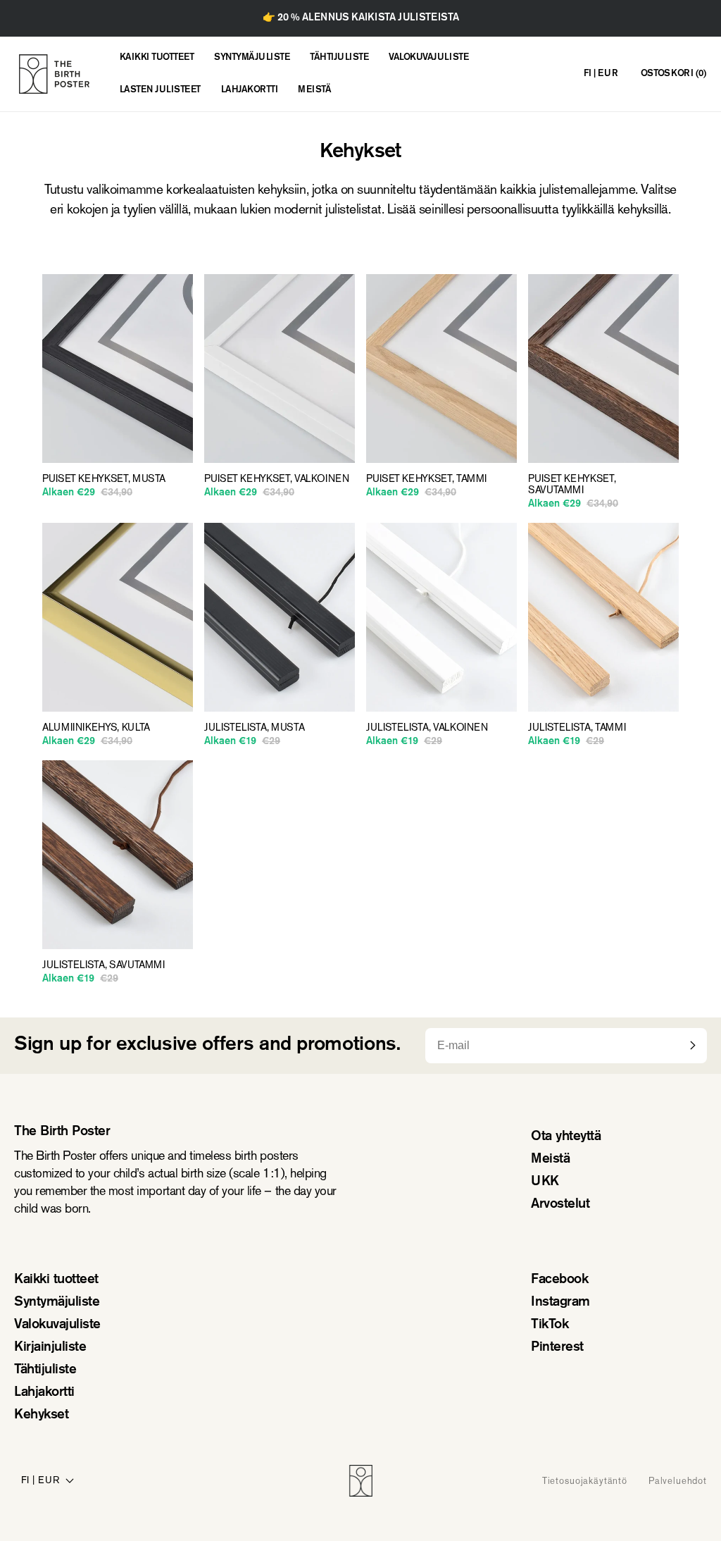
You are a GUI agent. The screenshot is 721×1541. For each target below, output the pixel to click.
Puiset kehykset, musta (103, 479)
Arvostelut (560, 1204)
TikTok (549, 1325)
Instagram (560, 1302)
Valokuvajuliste (57, 1325)
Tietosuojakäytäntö (584, 1481)
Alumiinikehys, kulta (96, 728)
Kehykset (41, 1415)
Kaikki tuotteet (56, 1280)
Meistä (550, 1159)
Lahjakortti (44, 1392)
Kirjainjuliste (50, 1347)
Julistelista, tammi (576, 728)
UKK (545, 1182)
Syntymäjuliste (56, 1302)
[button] (673, 74)
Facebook (559, 1280)
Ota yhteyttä (566, 1137)
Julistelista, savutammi (103, 965)
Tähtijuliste (45, 1370)
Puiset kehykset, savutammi (571, 485)
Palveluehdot (677, 1481)
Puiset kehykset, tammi (426, 479)
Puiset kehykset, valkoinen (276, 479)
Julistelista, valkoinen (427, 728)
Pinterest (557, 1347)
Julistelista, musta (254, 728)
